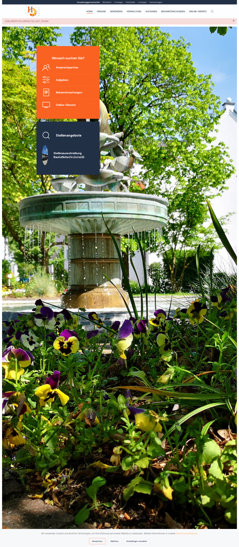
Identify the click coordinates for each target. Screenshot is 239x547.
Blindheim (107, 2)
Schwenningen (156, 2)
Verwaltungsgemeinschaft (88, 2)
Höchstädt (130, 2)
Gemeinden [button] (116, 11)
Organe (101, 11)
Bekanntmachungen (173, 11)
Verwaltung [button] (134, 11)
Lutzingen (142, 2)
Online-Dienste (198, 11)
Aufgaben (151, 11)
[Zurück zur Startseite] (32, 11)
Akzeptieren (97, 541)
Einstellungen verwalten (136, 541)
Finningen (118, 2)
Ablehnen (114, 541)
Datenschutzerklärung (186, 533)
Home (89, 11)
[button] (212, 11)
